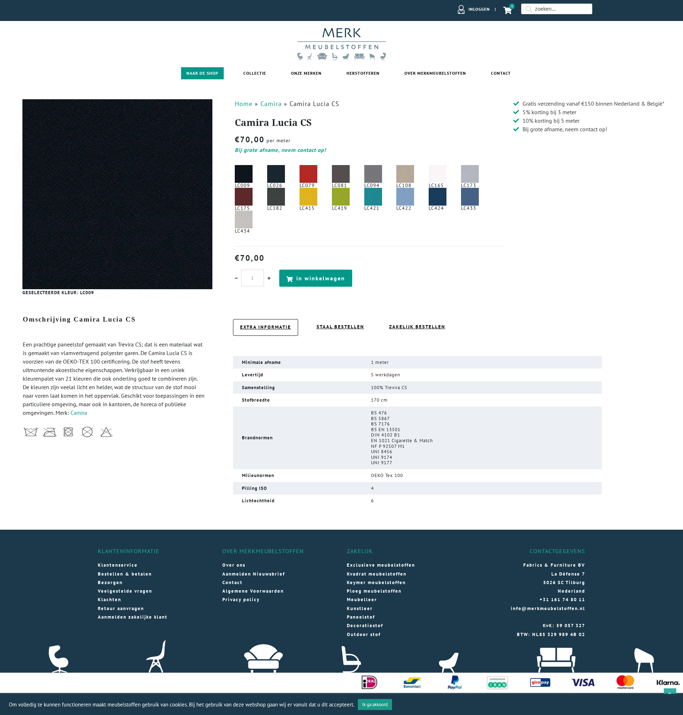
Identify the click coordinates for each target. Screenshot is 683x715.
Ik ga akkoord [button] (375, 704)
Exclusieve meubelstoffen (381, 565)
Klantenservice (118, 565)
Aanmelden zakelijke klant (133, 617)
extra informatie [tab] (265, 327)
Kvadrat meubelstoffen (377, 574)
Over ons (233, 565)
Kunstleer (360, 608)
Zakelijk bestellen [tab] (417, 327)
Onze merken (306, 73)
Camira (271, 104)
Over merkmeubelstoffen (435, 73)
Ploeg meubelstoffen (374, 591)
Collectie (254, 73)
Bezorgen (110, 582)
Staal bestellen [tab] (340, 327)
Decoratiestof (365, 626)
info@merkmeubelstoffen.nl (548, 608)
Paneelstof (361, 617)
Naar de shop (202, 73)
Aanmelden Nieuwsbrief (253, 574)
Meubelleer (362, 600)
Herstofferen (363, 73)
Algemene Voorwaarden (253, 591)
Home (244, 104)
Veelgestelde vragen (125, 591)
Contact (501, 73)
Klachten (109, 600)
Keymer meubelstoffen (376, 582)
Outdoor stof (364, 634)
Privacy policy (241, 600)
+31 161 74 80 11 (562, 600)
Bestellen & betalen (125, 574)
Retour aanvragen (121, 608)
